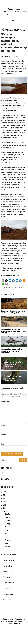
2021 (4, 508)
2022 (4, 505)
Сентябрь (8, 524)
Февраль (7, 546)
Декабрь (7, 514)
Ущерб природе (7, 599)
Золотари (14, 9)
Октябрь (7, 520)
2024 (4, 498)
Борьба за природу (8, 560)
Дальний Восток (6, 479)
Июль (6, 530)
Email (3, 435)
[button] (14, 2)
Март (6, 543)
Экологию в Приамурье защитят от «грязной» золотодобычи (13, 312)
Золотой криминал (8, 582)
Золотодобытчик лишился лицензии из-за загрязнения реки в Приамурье (13, 331)
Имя (3, 425)
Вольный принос (8, 571)
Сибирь (3, 476)
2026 (4, 492)
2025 (4, 495)
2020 (5, 511)
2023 (4, 501)
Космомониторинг (8, 594)
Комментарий (6, 401)
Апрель (7, 540)
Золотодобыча (7, 577)
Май (6, 537)
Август (7, 527)
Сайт (2, 444)
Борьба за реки (7, 566)
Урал (10, 287)
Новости (5, 287)
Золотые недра (7, 588)
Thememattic (16, 623)
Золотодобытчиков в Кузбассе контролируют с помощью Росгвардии (12, 351)
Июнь (6, 533)
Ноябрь (7, 517)
